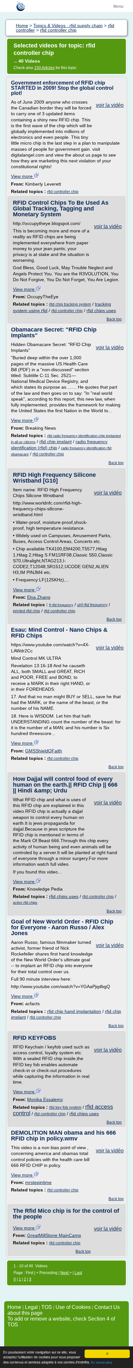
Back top (114, 319)
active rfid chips (25, 902)
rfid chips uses (101, 310)
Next (64, 1273)
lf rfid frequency (61, 605)
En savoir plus (101, 1362)
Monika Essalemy (45, 1099)
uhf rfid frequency (92, 605)
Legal (31, 1307)
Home (14, 1307)
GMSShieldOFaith (43, 750)
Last (78, 1273)
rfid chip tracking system (70, 304)
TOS (46, 1307)
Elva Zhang (38, 597)
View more (22, 176)
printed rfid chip (26, 611)
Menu (118, 6)
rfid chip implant (55, 441)
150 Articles (44, 68)
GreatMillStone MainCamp (54, 1235)
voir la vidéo (110, 105)
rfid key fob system (65, 1107)
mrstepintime (38, 1182)
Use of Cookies (73, 1307)
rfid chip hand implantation (74, 1011)
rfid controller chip (62, 191)
